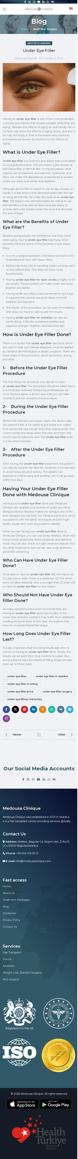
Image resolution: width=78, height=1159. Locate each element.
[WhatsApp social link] (51, 709)
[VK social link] (60, 709)
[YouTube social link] (38, 779)
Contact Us (10, 926)
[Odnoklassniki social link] (42, 709)
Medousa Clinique (26, 58)
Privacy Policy (11, 920)
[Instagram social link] (33, 779)
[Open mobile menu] (4, 9)
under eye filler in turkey (22, 684)
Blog (6, 906)
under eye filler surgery (57, 691)
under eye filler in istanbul (52, 676)
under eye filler (16, 676)
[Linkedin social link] (33, 709)
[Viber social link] (6, 718)
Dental (7, 959)
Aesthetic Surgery (45, 29)
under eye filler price (20, 691)
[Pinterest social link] (24, 709)
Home (25, 29)
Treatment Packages (16, 899)
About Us (9, 893)
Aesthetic (9, 966)
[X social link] (15, 709)
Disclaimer (9, 913)
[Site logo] (39, 9)
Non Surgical (11, 979)
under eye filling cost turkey (24, 699)
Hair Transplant (12, 952)
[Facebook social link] (6, 709)
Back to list (39, 734)
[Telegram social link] (69, 709)
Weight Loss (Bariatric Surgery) (22, 972)
